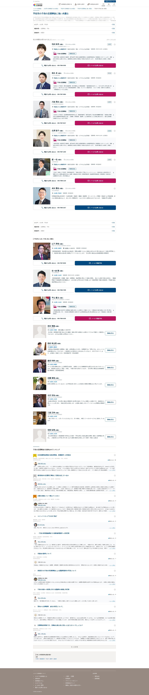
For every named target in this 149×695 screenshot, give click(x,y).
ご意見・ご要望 (69, 676)
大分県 (55, 193)
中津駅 (62, 330)
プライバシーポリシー (71, 680)
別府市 (59, 248)
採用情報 (97, 678)
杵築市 (55, 364)
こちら (63, 39)
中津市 (55, 330)
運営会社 (97, 676)
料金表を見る (72, 53)
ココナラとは (38, 683)
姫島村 (55, 659)
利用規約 (67, 678)
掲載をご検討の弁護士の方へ (73, 685)
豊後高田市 (42, 659)
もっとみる (74, 647)
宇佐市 (56, 49)
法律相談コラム (39, 680)
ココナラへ (37, 1)
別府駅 (67, 248)
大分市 (59, 275)
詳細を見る (110, 333)
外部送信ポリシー (70, 683)
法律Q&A (37, 678)
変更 (113, 24)
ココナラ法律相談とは (41, 676)
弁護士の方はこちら (110, 1)
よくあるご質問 (39, 685)
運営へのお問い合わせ (41, 687)
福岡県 (51, 347)
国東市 (51, 659)
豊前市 (55, 347)
